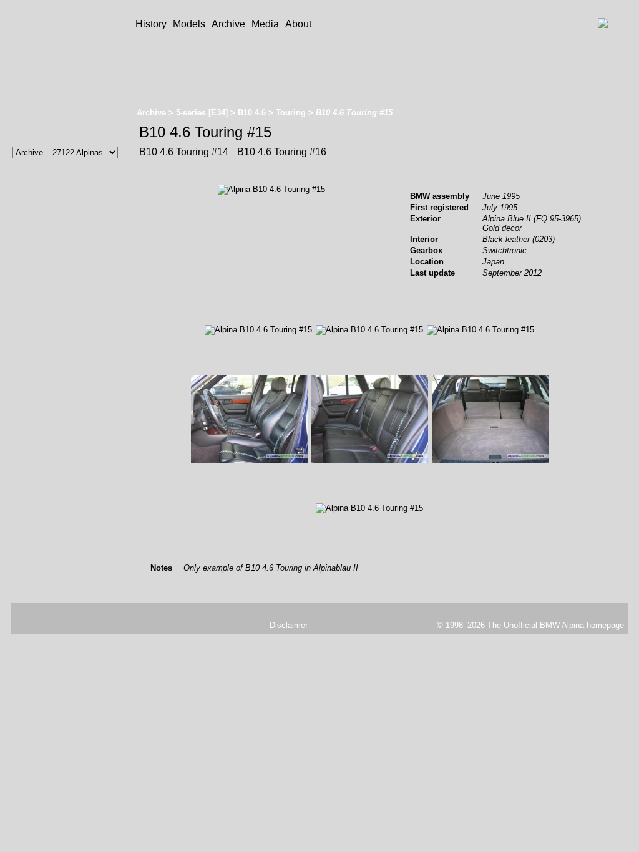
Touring (291, 112)
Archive (228, 24)
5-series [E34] (202, 112)
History (151, 24)
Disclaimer (289, 625)
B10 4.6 (252, 112)
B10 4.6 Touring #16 (280, 152)
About (298, 24)
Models (189, 24)
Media (265, 24)
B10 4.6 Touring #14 (183, 152)
